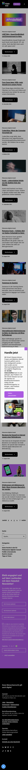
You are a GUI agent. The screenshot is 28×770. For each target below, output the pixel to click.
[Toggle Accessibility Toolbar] (3, 766)
